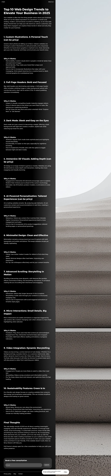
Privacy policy (7, 473)
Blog (15, 473)
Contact (20, 473)
